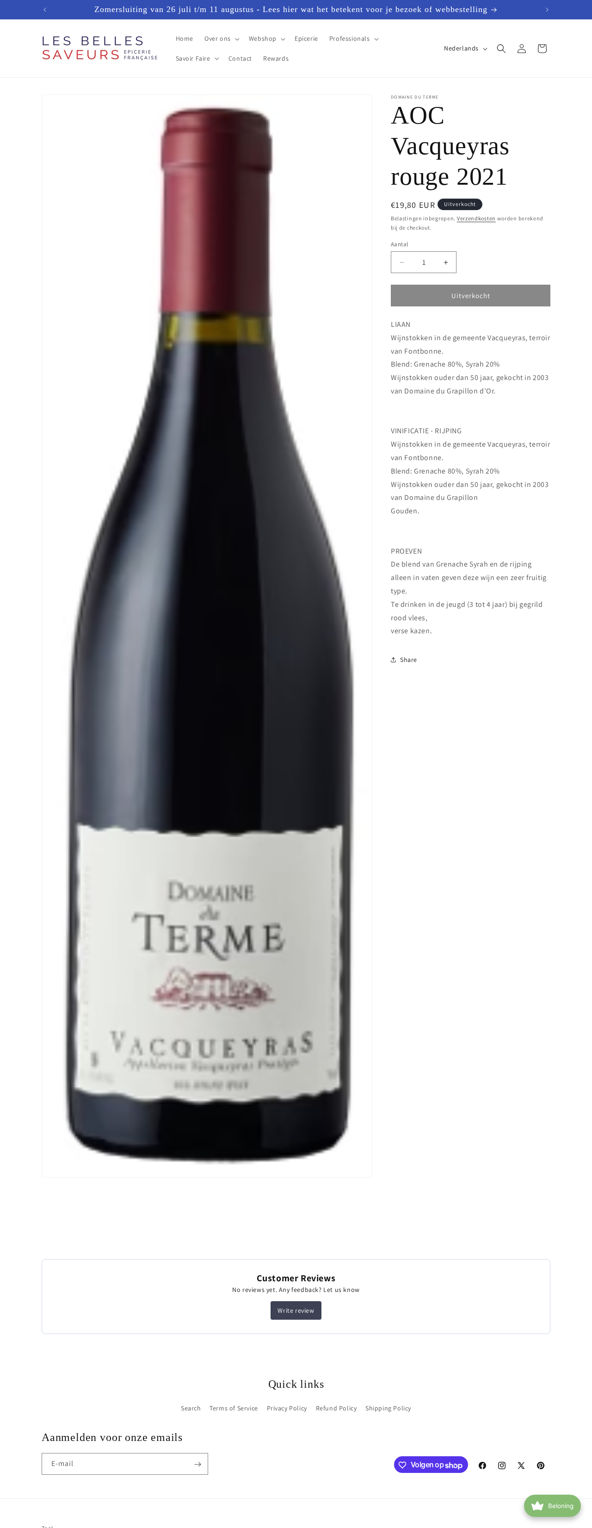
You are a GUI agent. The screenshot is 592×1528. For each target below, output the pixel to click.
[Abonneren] (197, 1464)
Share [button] (408, 659)
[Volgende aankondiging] (547, 10)
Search (191, 1408)
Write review (296, 1310)
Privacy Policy (287, 1408)
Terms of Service (234, 1408)
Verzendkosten (476, 218)
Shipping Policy (388, 1408)
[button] (221, 38)
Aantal (399, 244)
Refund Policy (336, 1408)
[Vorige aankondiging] (45, 10)
